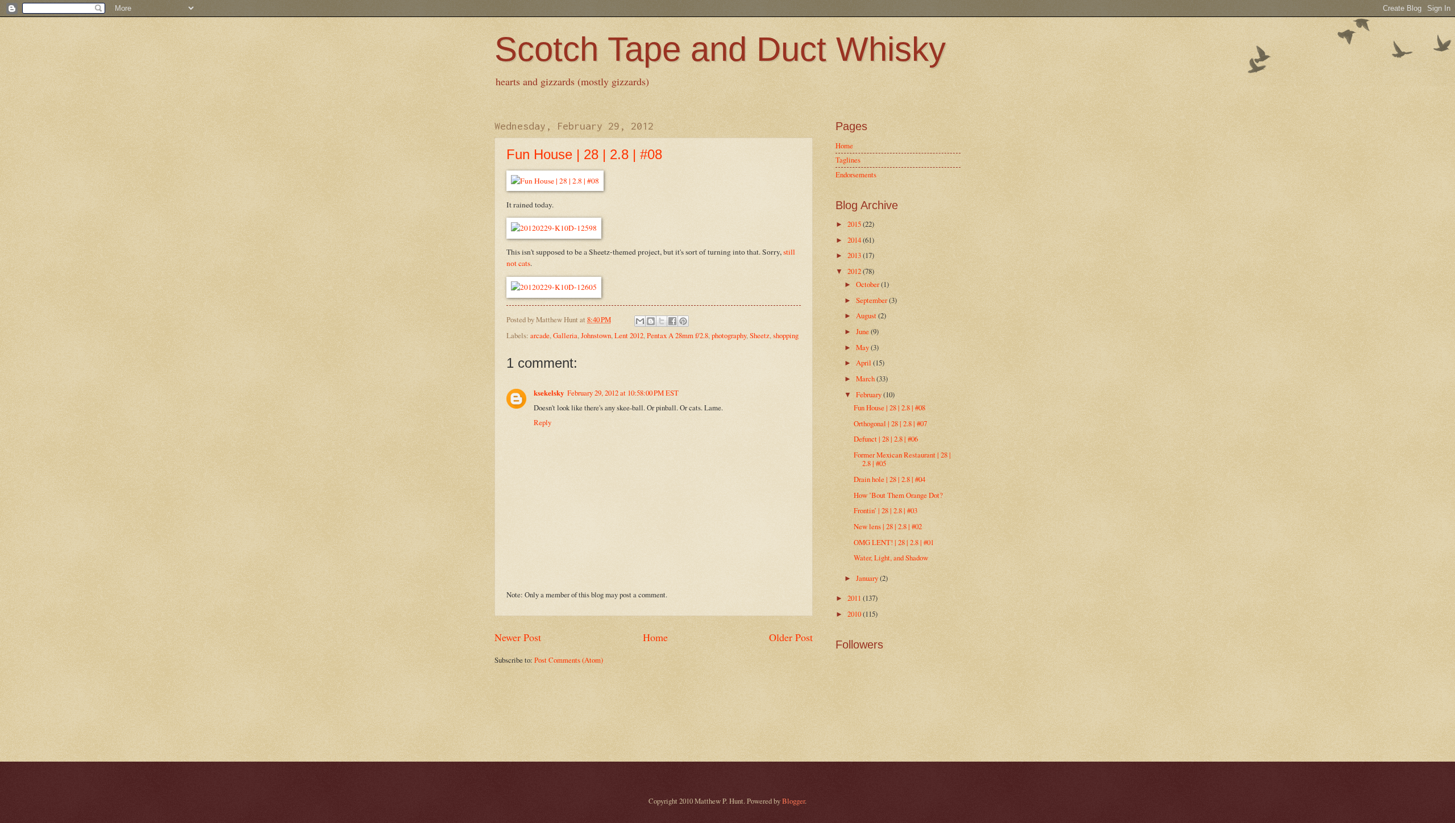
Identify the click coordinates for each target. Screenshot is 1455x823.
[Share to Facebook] (672, 321)
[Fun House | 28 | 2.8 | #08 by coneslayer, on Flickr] (555, 181)
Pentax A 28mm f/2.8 (677, 335)
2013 (855, 255)
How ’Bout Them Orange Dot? (898, 495)
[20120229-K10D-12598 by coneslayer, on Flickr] (553, 228)
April (864, 363)
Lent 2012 (628, 335)
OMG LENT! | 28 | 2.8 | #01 (894, 542)
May (863, 347)
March (866, 378)
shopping (786, 335)
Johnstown (596, 335)
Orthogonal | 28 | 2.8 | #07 (890, 423)
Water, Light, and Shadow (891, 557)
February (869, 394)
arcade (540, 335)
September (872, 300)
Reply (542, 422)
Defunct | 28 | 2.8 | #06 (886, 439)
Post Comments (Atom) (568, 660)
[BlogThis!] (650, 321)
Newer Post (517, 637)
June (863, 331)
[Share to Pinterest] (683, 321)
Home (655, 637)
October (868, 284)
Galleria (565, 335)
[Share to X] (661, 321)
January (868, 578)
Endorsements (855, 174)
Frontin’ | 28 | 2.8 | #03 (885, 510)
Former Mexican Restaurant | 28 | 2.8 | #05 (902, 459)
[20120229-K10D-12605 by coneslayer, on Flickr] (553, 287)
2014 (855, 240)
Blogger (793, 801)
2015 (855, 224)
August (867, 315)
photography (729, 335)
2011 (855, 598)
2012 (855, 271)
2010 (855, 614)
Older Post (791, 637)
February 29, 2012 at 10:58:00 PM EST (623, 393)
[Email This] (640, 321)
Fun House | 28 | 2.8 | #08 (584, 154)
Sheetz (760, 335)
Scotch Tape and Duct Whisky (720, 49)
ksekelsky (549, 393)
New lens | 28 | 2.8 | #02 (888, 526)
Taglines (847, 160)
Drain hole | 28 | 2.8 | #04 (889, 479)
